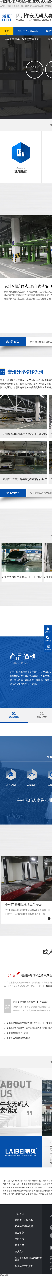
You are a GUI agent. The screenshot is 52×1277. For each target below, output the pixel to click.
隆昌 (31, 1187)
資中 (27, 1187)
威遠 (24, 1187)
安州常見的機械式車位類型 (18, 1038)
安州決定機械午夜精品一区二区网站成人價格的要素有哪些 (32, 1002)
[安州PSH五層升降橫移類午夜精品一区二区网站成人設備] (23, 473)
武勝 (18, 1191)
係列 (25, 371)
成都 (8, 1181)
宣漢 (37, 1191)
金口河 (45, 1187)
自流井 (9, 1184)
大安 (18, 1184)
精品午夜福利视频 (24, 1226)
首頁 (6, 31)
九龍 (16, 1194)
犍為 (50, 1187)
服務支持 (19, 1251)
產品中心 (19, 1233)
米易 (44, 1184)
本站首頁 (19, 1214)
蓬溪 (8, 1187)
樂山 (44, 1181)
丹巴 (12, 1194)
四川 (4, 1181)
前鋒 (10, 1191)
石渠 (43, 1194)
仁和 (40, 1184)
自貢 (12, 1181)
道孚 (24, 1194)
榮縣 (25, 1184)
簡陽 (4, 1184)
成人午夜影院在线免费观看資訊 (21, 39)
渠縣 (48, 1191)
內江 (41, 1181)
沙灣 (35, 1187)
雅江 (20, 1194)
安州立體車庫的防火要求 (17, 1033)
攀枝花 (17, 1181)
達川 (33, 1191)
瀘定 (8, 1194)
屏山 (6, 1191)
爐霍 (27, 1194)
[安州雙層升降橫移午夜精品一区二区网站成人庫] (23, 428)
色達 (46, 1194)
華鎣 (26, 1191)
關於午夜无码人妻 (28, 31)
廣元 (33, 1181)
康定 (4, 1194)
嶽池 (14, 1191)
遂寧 (37, 1181)
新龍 (31, 1194)
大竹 (45, 1191)
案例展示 (19, 1239)
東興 (20, 1187)
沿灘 (21, 1184)
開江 (41, 1191)
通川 (29, 1191)
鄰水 (22, 1191)
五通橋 (39, 1187)
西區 (37, 1184)
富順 (29, 1184)
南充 (48, 1181)
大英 (16, 1187)
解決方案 (19, 1245)
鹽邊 (48, 1184)
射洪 (12, 1187)
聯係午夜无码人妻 (24, 1266)
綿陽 (29, 1181)
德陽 (25, 1181)
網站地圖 (4, 1275)
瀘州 (21, 1181)
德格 (35, 1194)
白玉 (39, 1194)
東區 (33, 1184)
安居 (4, 1187)
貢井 (14, 1184)
